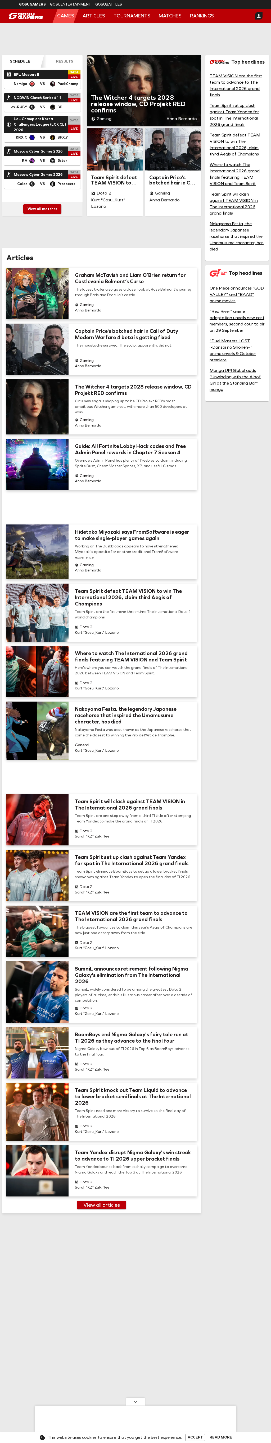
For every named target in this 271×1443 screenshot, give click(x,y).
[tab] (20, 61)
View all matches (42, 209)
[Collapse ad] (135, 1402)
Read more (221, 1437)
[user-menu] (259, 16)
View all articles (101, 1205)
